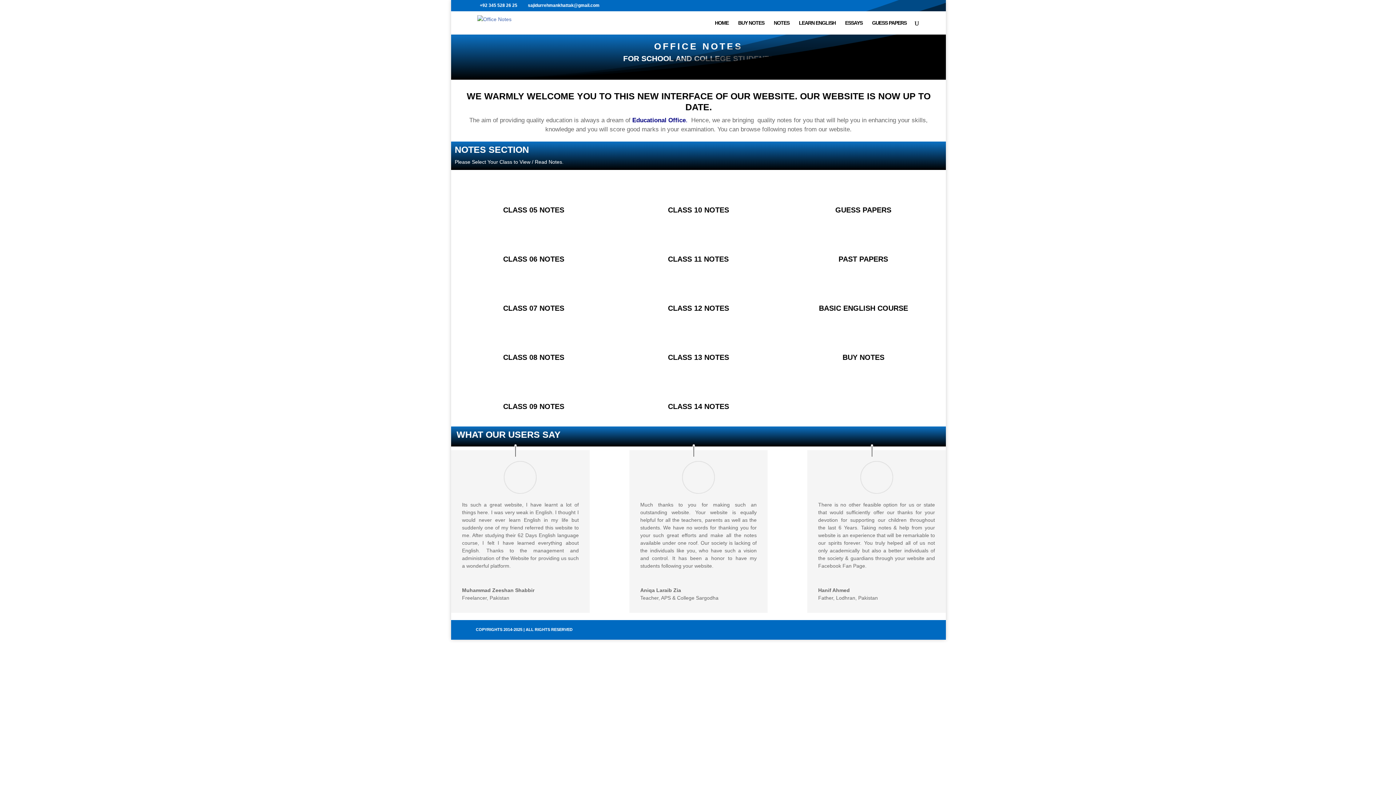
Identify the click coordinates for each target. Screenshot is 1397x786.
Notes (781, 23)
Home (722, 23)
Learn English (817, 23)
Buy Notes (751, 23)
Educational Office (659, 120)
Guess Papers (889, 23)
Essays (854, 23)
